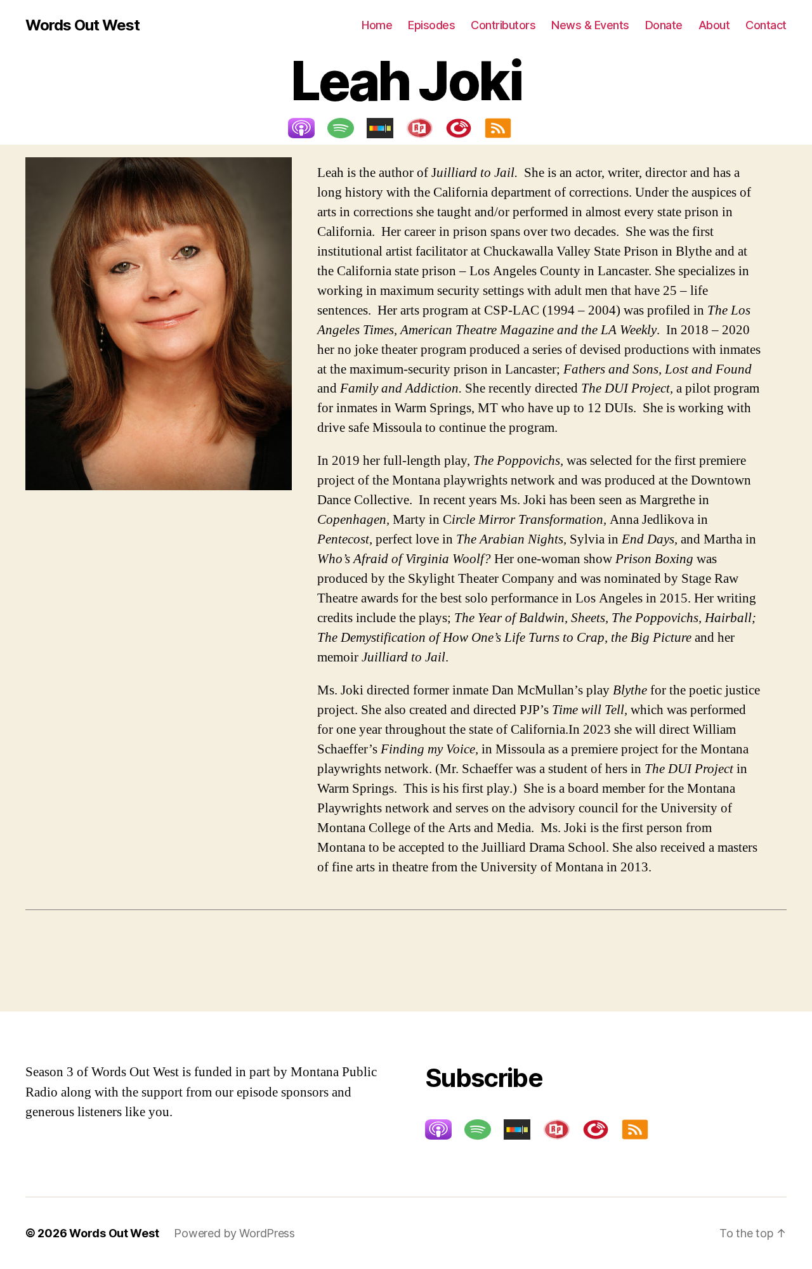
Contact (766, 25)
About (714, 25)
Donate (664, 25)
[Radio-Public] (425, 128)
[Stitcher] (386, 128)
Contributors (503, 25)
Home (377, 25)
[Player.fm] (465, 128)
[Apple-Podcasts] (307, 128)
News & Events (590, 25)
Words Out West (82, 25)
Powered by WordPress (234, 1233)
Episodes (431, 25)
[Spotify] (347, 128)
